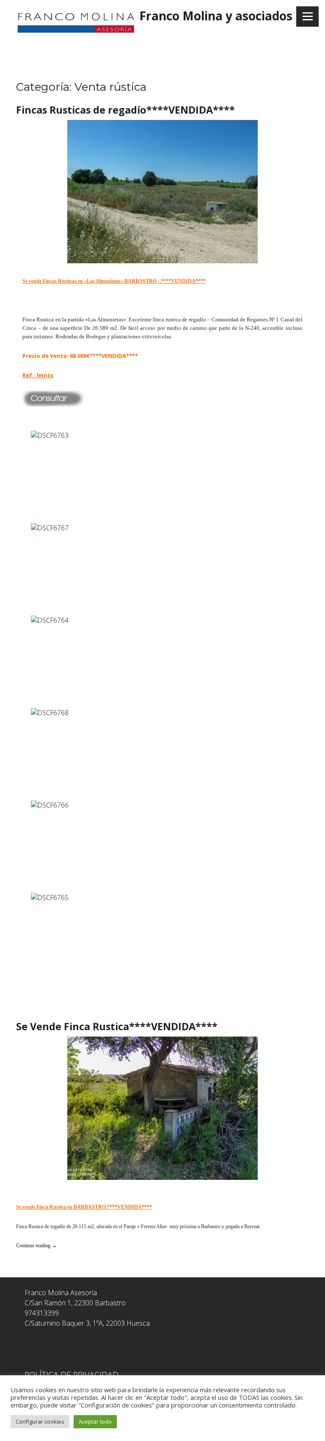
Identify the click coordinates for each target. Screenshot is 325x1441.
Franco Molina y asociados (215, 16)
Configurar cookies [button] (40, 1421)
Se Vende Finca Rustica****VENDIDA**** (117, 1026)
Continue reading (36, 1246)
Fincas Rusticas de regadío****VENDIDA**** (125, 110)
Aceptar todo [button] (95, 1421)
